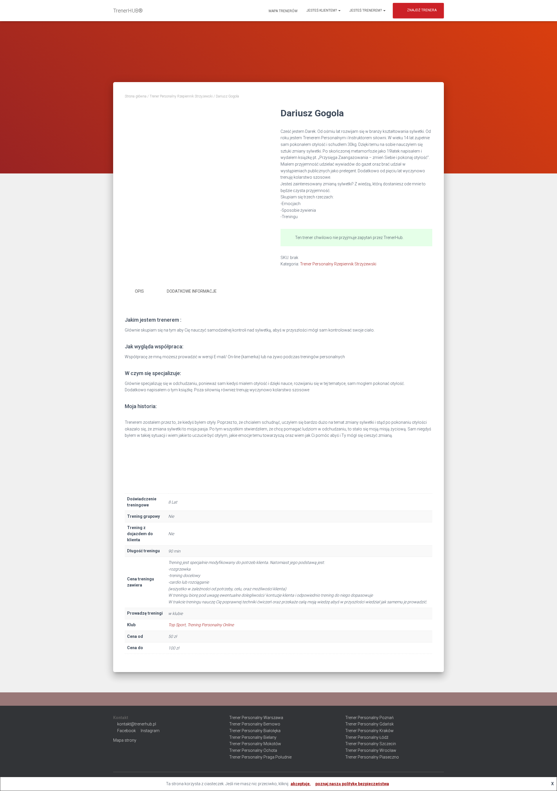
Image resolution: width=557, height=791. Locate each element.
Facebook (126, 730)
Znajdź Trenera (422, 10)
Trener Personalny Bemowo (254, 724)
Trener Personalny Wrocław (370, 750)
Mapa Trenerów (283, 11)
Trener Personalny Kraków (369, 730)
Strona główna (136, 96)
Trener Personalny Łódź (366, 737)
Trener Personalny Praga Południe (260, 757)
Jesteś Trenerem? (366, 10)
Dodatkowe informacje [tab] (192, 291)
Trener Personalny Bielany (252, 737)
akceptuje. (301, 783)
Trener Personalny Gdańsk (369, 724)
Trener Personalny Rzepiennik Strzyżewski (181, 96)
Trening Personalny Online (210, 624)
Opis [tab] (139, 291)
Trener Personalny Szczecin (370, 743)
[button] (339, 10)
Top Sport (177, 624)
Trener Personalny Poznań (369, 717)
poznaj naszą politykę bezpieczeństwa (352, 783)
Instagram (150, 730)
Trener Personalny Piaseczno (372, 757)
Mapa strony (124, 740)
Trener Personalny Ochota (253, 750)
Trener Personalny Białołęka (255, 730)
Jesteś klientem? (322, 10)
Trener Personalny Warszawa (256, 717)
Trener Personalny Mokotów (255, 743)
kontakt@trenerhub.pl (136, 724)
